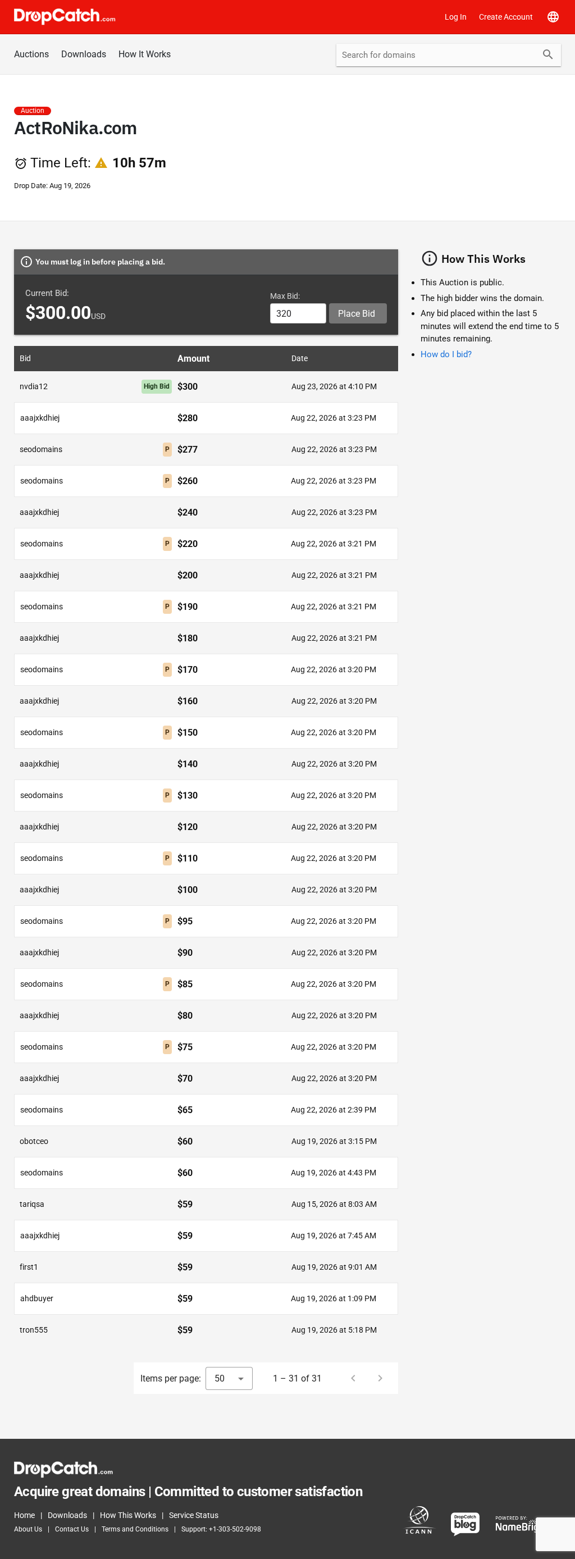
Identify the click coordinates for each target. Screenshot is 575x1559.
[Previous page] (353, 1378)
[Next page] (380, 1378)
